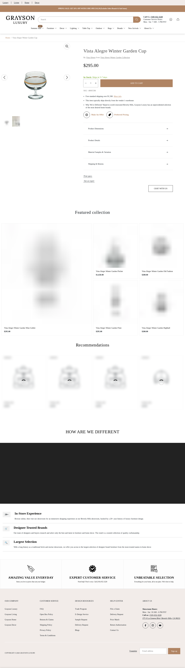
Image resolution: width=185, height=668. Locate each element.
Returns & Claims (46, 620)
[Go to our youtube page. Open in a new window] (160, 625)
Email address (147, 651)
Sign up (174, 651)
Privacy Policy (45, 630)
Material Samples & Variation (99, 152)
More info (117, 96)
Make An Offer (97, 115)
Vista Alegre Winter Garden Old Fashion (157, 271)
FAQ (41, 609)
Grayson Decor (10, 625)
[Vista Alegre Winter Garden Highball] (161, 302)
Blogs (77, 630)
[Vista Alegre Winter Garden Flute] (115, 302)
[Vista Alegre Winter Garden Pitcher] (115, 246)
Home (27, 3)
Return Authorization (118, 625)
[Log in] (171, 19)
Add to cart (136, 83)
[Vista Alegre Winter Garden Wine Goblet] (46, 274)
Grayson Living (11, 614)
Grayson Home (10, 620)
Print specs (88, 176)
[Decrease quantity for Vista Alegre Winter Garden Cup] (85, 83)
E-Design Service (81, 614)
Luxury (5, 3)
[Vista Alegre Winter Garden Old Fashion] (161, 246)
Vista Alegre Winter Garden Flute (108, 328)
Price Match (114, 620)
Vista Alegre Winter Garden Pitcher (109, 271)
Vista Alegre (90, 58)
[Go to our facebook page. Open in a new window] (145, 625)
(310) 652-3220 (155, 615)
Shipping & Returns (95, 164)
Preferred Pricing (121, 115)
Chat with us (160, 189)
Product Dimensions (96, 129)
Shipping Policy (46, 625)
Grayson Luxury (11, 609)
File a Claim (115, 609)
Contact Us (114, 630)
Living (16, 3)
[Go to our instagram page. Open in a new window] (153, 625)
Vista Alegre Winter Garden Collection (115, 58)
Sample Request (81, 620)
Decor (37, 3)
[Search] (137, 19)
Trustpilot (133, 651)
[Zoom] (67, 46)
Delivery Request (81, 625)
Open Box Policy (46, 614)
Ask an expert (89, 181)
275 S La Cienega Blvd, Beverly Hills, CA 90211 (161, 618)
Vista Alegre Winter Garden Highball (156, 328)
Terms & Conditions (47, 635)
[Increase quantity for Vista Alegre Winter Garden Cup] (95, 83)
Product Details (94, 140)
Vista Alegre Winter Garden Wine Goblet (19, 328)
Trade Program (81, 609)
